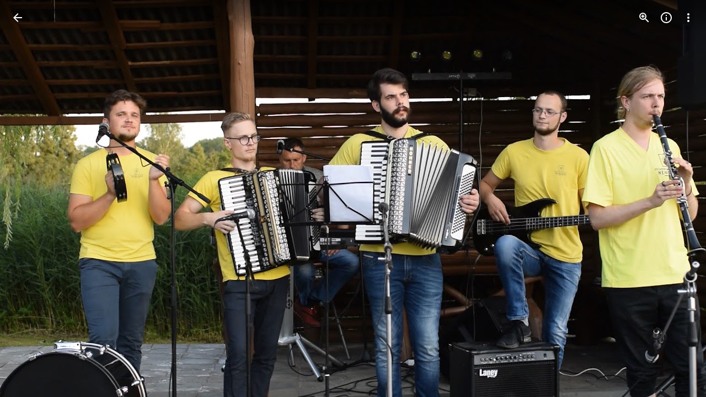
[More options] (688, 18)
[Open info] (666, 18)
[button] (30, 198)
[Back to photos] (17, 17)
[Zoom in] (644, 18)
